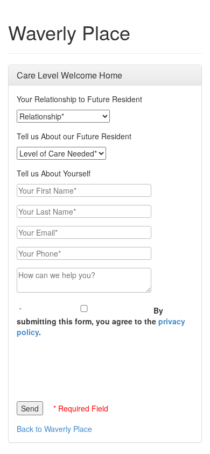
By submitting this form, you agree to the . (101, 321)
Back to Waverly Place (54, 428)
